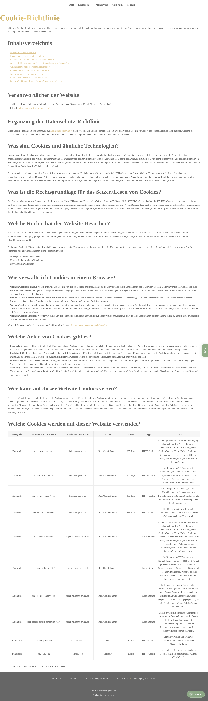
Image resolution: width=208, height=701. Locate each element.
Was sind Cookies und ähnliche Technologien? (31, 59)
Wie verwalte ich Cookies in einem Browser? (30, 70)
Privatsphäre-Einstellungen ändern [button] (25, 256)
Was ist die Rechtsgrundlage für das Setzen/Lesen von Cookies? (38, 63)
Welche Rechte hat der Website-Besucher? (29, 67)
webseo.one (109, 695)
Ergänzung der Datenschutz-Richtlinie (27, 56)
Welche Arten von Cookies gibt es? (25, 74)
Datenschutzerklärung (60, 131)
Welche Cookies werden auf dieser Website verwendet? (35, 81)
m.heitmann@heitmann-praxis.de (33, 108)
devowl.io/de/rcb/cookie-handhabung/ (88, 325)
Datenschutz (72, 678)
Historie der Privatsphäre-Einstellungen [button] (27, 260)
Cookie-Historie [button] (121, 678)
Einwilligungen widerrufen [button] (22, 264)
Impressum (56, 678)
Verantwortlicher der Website (23, 52)
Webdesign (98, 695)
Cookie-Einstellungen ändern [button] (95, 678)
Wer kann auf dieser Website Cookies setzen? (30, 77)
